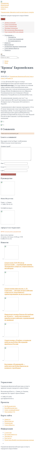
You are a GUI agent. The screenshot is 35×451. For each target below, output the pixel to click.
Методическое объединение (13, 30)
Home (6, 61)
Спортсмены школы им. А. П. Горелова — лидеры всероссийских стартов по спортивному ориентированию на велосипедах (18, 291)
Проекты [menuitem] (7, 50)
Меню (2, 19)
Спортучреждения (10, 26)
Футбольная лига (10, 406)
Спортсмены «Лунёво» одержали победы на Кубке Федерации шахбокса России (17, 342)
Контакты (7, 438)
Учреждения (8, 423)
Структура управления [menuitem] (15, 39)
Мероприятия (9, 421)
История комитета (10, 434)
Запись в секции (9, 22)
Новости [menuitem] (7, 43)
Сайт (2, 171)
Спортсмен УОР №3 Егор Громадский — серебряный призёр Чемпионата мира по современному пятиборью (19, 265)
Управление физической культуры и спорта (17, 12)
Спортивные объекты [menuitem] (11, 48)
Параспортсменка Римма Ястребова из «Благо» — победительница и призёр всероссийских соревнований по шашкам (19, 317)
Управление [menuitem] (8, 35)
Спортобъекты (9, 425)
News (6, 63)
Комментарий (6, 146)
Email (3, 167)
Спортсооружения (10, 24)
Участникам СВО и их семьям (13, 32)
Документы (8, 436)
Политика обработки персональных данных (19, 440)
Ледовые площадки (11, 28)
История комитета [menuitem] (14, 41)
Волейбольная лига (10, 408)
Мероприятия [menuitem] (9, 45)
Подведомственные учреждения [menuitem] (15, 46)
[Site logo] (5, 9)
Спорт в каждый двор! (11, 410)
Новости (10, 78)
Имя (2, 163)
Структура (7, 432)
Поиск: (3, 55)
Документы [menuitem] (12, 37)
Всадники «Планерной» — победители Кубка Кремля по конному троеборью (16, 366)
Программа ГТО (9, 412)
